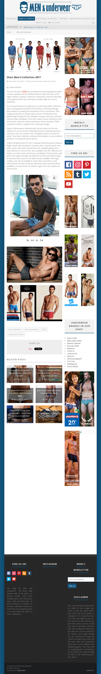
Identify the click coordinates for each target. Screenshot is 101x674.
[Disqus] (34, 459)
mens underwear (32, 329)
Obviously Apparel (74, 359)
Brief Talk (41, 22)
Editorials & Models (47, 18)
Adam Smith (72, 338)
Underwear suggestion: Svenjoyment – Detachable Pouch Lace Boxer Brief (20, 413)
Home (9, 32)
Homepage (11, 18)
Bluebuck (70, 348)
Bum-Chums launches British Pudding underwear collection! (49, 393)
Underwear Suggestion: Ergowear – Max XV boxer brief (20, 393)
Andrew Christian (74, 343)
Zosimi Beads (72, 366)
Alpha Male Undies (74, 341)
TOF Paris (71, 361)
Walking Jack (72, 364)
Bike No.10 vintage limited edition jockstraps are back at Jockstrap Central (48, 373)
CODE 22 (70, 351)
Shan (44, 329)
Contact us (89, 670)
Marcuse (70, 356)
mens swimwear (14, 329)
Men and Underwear (35, 81)
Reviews (64, 18)
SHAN (24, 91)
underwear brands (15, 334)
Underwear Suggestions (82, 18)
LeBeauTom (72, 353)
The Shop (55, 22)
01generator (21, 670)
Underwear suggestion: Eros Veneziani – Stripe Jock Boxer (20, 373)
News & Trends (26, 18)
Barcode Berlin (73, 346)
